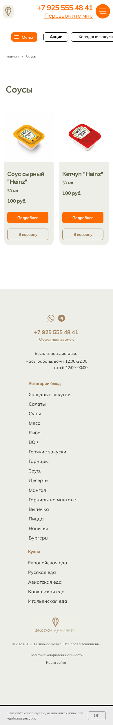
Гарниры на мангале (52, 500)
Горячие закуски (47, 452)
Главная (12, 56)
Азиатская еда (45, 582)
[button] (68, 15)
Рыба (35, 432)
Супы (35, 413)
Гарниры (39, 461)
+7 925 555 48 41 (65, 7)
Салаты (37, 404)
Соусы (35, 471)
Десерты (38, 480)
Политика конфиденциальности (56, 655)
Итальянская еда (47, 601)
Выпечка (39, 509)
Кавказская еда (46, 591)
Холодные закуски (50, 394)
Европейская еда (47, 562)
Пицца (36, 519)
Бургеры (38, 538)
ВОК (34, 442)
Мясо (34, 423)
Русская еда (42, 572)
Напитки (38, 528)
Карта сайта (56, 662)
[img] (8, 11)
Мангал (37, 490)
